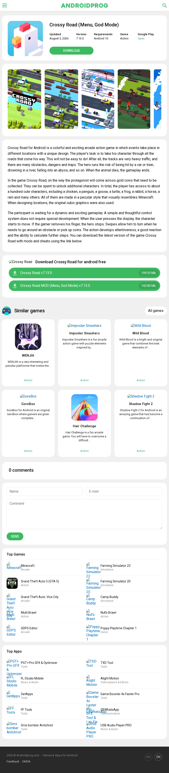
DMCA (26, 761)
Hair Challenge (84, 426)
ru (148, 757)
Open (141, 38)
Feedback (13, 761)
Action (124, 38)
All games (155, 311)
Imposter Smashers (84, 333)
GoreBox (28, 404)
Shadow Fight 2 (141, 404)
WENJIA (28, 355)
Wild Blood (140, 333)
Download (71, 50)
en (158, 757)
